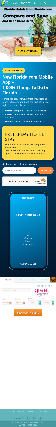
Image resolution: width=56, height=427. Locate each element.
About (11, 411)
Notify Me (45, 170)
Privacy (21, 411)
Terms (30, 411)
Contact (43, 411)
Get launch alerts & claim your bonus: (20, 164)
